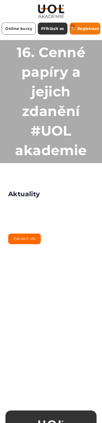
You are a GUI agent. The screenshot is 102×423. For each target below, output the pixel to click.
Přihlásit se (52, 28)
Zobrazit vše (24, 238)
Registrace (88, 28)
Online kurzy (18, 28)
